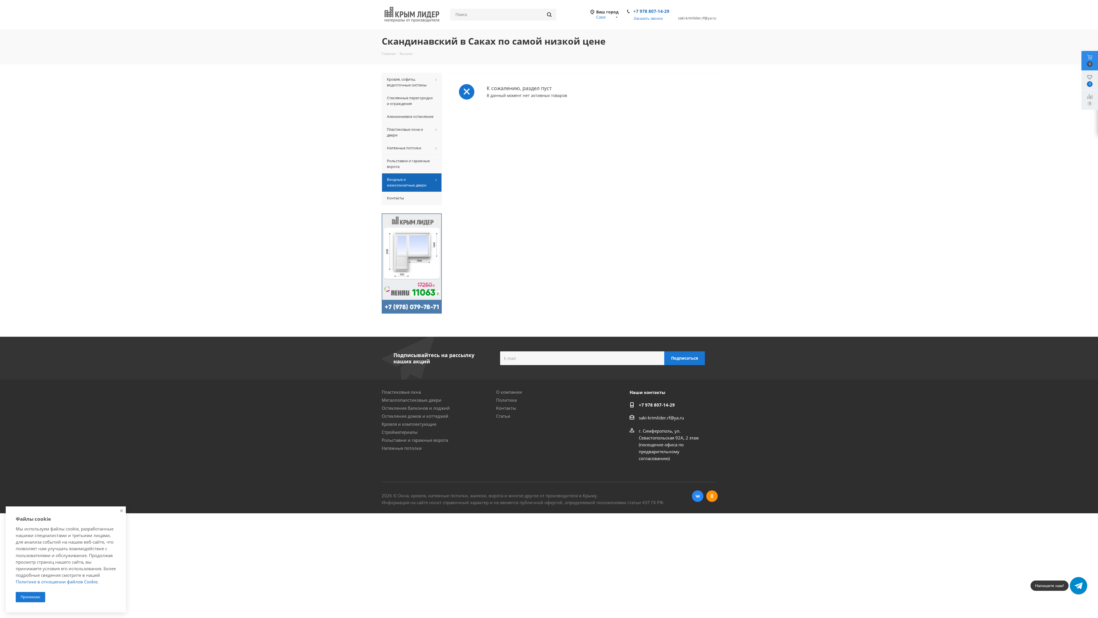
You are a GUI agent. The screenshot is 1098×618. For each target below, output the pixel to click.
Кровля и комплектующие (409, 424)
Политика (506, 400)
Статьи (503, 416)
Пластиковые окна (401, 392)
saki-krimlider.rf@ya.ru (661, 418)
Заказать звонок (648, 18)
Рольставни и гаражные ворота (415, 440)
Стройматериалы (400, 432)
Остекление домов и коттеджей (415, 416)
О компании (509, 392)
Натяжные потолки (402, 448)
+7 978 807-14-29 (651, 11)
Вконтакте (697, 496)
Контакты (506, 408)
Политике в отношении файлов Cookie (57, 582)
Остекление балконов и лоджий (416, 408)
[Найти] (549, 14)
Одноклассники (712, 496)
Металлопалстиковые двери (411, 400)
